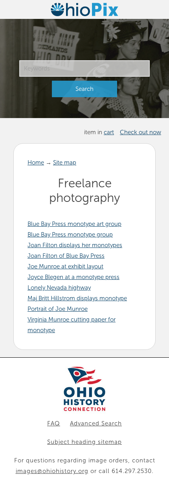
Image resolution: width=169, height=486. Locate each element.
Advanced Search (96, 423)
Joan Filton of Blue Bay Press (66, 255)
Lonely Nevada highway (59, 287)
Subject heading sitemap (84, 441)
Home (36, 162)
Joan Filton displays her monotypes (75, 245)
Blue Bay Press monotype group (70, 234)
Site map (64, 162)
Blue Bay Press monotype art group (74, 223)
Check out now (140, 132)
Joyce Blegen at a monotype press (73, 277)
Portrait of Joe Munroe (58, 308)
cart (109, 132)
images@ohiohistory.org (52, 471)
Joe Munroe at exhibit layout (65, 266)
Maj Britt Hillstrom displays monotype (77, 298)
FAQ (53, 423)
